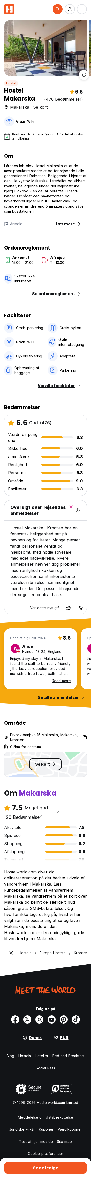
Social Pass (45, 1068)
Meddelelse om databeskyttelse (45, 1117)
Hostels (24, 1056)
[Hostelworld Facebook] (15, 1019)
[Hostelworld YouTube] (52, 1019)
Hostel (11, 83)
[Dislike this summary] (81, 608)
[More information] (78, 510)
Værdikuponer (70, 1129)
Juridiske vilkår (22, 1129)
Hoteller (41, 1056)
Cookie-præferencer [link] (45, 1153)
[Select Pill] (58, 9)
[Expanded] (11, 953)
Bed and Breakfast (68, 1056)
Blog (10, 1056)
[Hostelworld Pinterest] (64, 1019)
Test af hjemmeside (36, 1141)
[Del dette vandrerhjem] (84, 75)
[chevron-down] (57, 812)
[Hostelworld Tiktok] (76, 1019)
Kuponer (46, 1129)
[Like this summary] (68, 608)
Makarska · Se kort (29, 107)
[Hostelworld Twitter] (27, 1019)
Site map (64, 1141)
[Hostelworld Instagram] (39, 1019)
